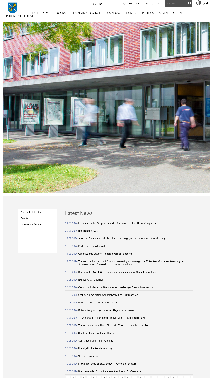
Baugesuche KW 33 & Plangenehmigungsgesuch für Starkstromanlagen (117, 272)
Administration (170, 13)
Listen (158, 3)
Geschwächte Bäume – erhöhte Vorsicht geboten (105, 253)
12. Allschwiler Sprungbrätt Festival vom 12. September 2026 (111, 317)
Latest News (41, 13)
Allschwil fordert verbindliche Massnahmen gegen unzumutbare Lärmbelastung (122, 238)
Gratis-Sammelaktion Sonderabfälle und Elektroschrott (108, 294)
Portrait (61, 13)
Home (116, 3)
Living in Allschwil (87, 13)
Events (24, 218)
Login (124, 3)
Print (131, 3)
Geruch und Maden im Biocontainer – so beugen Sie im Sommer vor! (116, 287)
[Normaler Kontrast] (198, 4)
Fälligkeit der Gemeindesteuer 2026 (97, 302)
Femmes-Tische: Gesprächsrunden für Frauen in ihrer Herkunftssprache (117, 223)
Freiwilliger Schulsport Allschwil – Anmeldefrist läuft (107, 363)
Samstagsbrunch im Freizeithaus (96, 340)
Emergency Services (32, 224)
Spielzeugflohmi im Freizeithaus (96, 333)
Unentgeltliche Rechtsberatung (95, 348)
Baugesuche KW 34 (89, 230)
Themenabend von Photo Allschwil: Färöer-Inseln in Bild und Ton (113, 325)
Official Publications (32, 212)
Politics (148, 13)
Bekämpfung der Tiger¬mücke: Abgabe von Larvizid (106, 310)
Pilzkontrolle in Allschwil (91, 246)
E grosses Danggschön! (91, 279)
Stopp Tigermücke (88, 356)
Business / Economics (121, 13)
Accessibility (147, 3)
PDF (137, 3)
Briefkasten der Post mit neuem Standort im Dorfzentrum (109, 371)
